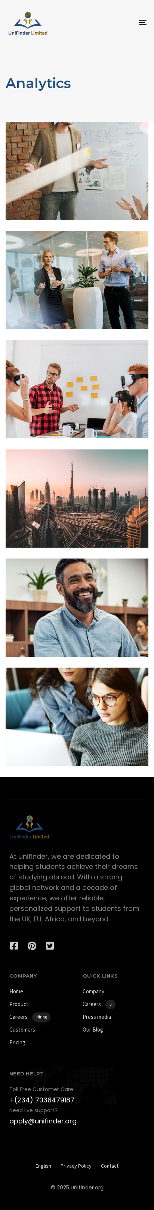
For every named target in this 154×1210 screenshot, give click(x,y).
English (43, 1165)
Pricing (17, 1042)
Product (18, 1004)
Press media (97, 1016)
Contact (109, 1165)
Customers (22, 1029)
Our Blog (93, 1029)
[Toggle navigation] (123, 22)
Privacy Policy (76, 1165)
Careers (28, 1016)
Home (16, 991)
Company (93, 991)
